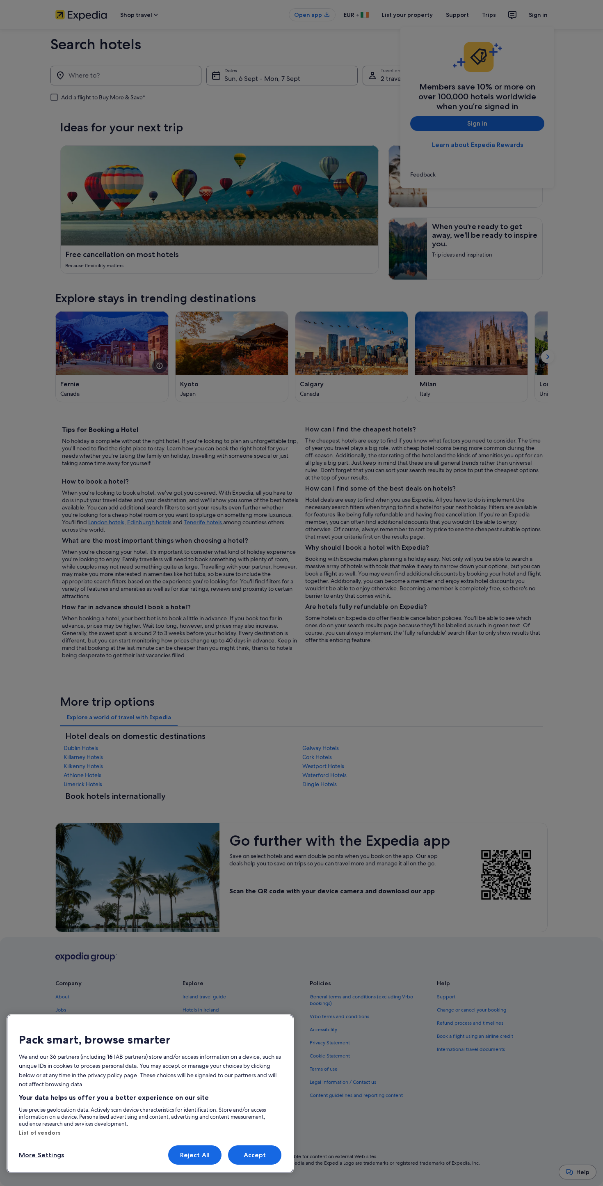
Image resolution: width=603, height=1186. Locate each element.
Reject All (195, 1155)
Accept (255, 1155)
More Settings (41, 1155)
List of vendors (40, 1132)
